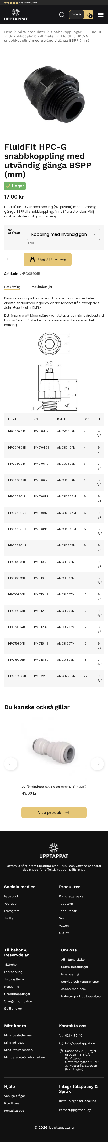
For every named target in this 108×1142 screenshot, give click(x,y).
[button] (101, 15)
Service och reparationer (80, 981)
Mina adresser (15, 1042)
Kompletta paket (72, 896)
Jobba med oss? (74, 989)
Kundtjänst (12, 1103)
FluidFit (94, 32)
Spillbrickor (13, 1008)
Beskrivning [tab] (12, 287)
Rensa (30, 242)
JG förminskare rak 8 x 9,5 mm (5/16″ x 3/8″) (53, 786)
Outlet (64, 933)
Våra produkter (31, 32)
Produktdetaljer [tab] (40, 287)
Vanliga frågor (14, 1096)
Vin (61, 918)
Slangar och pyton (18, 1001)
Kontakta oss (14, 1110)
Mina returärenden (18, 1050)
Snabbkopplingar (66, 32)
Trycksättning (14, 979)
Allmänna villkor (73, 959)
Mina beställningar (18, 1035)
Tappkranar (68, 911)
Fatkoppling (13, 972)
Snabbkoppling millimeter (32, 36)
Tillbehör (11, 964)
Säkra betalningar (74, 967)
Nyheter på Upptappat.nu (81, 996)
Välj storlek (14, 232)
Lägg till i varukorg (52, 259)
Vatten (64, 925)
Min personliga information (24, 1057)
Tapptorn (66, 903)
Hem (8, 32)
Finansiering (70, 974)
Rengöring (11, 986)
